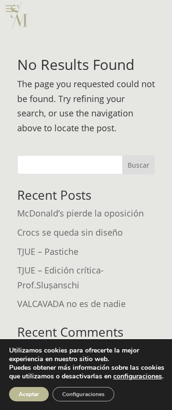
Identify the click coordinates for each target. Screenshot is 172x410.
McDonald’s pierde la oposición (80, 213)
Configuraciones (83, 394)
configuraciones (137, 376)
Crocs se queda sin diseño (70, 232)
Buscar (139, 165)
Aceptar (29, 394)
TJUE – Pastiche (47, 251)
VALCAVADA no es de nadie (71, 303)
